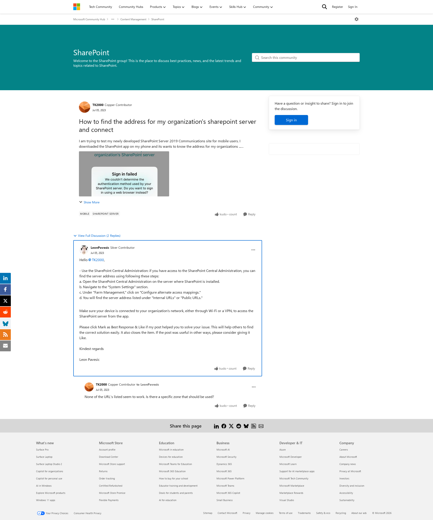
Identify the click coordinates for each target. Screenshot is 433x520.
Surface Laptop (44, 456)
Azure (282, 449)
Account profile (107, 449)
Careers (343, 449)
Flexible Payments (109, 500)
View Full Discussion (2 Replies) (99, 235)
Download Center (108, 456)
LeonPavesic (100, 247)
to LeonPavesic (147, 384)
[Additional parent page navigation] (112, 19)
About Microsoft (348, 456)
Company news (347, 464)
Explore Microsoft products (50, 493)
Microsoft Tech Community (293, 478)
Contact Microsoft (227, 513)
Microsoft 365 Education (172, 471)
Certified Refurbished (110, 485)
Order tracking (107, 478)
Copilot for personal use (49, 478)
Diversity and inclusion (351, 485)
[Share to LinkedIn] (216, 425)
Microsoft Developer (290, 456)
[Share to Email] (261, 425)
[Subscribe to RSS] (253, 425)
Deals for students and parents (176, 493)
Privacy (246, 513)
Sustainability (346, 500)
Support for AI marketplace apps (297, 471)
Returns (103, 471)
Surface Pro (42, 449)
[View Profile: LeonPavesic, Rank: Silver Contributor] (83, 249)
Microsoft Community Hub (89, 19)
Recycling (341, 513)
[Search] (324, 6)
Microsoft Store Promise (112, 493)
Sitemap (207, 513)
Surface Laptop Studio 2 (49, 464)
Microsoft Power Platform (230, 478)
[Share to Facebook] (223, 425)
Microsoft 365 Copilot (228, 493)
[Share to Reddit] (238, 425)
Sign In (352, 7)
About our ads (359, 513)
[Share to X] (231, 425)
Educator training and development (178, 485)
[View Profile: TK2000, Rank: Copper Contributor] (84, 107)
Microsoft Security (226, 456)
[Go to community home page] (76, 6)
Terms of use (286, 513)
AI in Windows (44, 485)
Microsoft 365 (224, 471)
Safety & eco (323, 513)
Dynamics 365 (224, 464)
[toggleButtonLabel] (356, 19)
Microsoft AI (223, 449)
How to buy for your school (173, 478)
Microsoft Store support (112, 464)
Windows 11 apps (45, 500)
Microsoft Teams (225, 485)
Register (337, 7)
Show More (91, 202)
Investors (344, 478)
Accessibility (346, 493)
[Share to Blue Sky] (246, 425)
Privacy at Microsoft (350, 471)
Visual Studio (286, 500)
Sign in (291, 119)
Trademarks (304, 513)
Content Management (133, 19)
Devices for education (171, 456)
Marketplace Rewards (291, 493)
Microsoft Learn (288, 464)
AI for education (167, 500)
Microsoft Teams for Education (175, 464)
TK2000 (98, 105)
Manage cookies (265, 513)
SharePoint (157, 19)
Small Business (224, 500)
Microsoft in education (171, 449)
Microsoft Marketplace (291, 485)
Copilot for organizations (49, 471)
